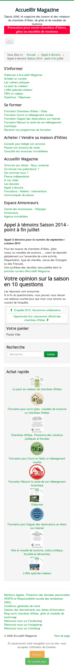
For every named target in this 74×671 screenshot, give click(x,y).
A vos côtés (11, 180)
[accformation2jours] (37, 29)
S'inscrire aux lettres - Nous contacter (26, 165)
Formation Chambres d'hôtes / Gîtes (25, 111)
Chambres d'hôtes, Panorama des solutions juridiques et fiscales (37, 437)
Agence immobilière (16, 216)
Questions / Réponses (17, 97)
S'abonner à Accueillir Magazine (23, 75)
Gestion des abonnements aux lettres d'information (34, 610)
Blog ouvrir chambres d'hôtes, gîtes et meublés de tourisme (34, 615)
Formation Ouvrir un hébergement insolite (28, 115)
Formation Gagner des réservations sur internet (32, 118)
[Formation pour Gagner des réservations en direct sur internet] (37, 514)
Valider (51, 354)
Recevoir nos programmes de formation (27, 130)
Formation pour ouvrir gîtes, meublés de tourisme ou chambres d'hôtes (37, 411)
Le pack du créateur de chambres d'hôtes (37, 389)
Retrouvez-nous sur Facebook (22, 621)
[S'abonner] (37, 494)
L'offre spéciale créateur (18, 90)
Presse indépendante (16, 176)
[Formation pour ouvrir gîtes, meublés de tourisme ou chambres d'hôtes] (37, 398)
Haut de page (62, 636)
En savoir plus (37, 661)
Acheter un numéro (15, 78)
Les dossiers (11, 184)
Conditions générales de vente (22, 606)
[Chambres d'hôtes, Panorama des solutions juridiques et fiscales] (37, 423)
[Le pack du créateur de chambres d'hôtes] (37, 381)
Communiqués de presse (19, 195)
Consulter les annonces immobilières (26, 151)
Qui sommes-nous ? (16, 173)
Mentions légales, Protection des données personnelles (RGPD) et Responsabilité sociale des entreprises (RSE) (37, 598)
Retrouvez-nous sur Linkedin (21, 628)
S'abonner (37, 504)
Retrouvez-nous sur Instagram (22, 624)
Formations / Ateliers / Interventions (25, 191)
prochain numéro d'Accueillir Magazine (27, 271)
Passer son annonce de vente (22, 147)
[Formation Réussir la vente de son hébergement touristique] (37, 471)
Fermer (37, 654)
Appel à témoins (13, 187)
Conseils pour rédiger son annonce (24, 144)
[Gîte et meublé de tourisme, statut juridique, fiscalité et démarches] (37, 539)
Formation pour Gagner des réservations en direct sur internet (37, 526)
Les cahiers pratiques (17, 82)
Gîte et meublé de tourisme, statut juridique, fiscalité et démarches (37, 552)
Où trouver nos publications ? (21, 169)
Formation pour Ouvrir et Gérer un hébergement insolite (37, 460)
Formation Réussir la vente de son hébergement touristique (32, 124)
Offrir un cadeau (13, 93)
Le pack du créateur (16, 86)
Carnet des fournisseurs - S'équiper (25, 209)
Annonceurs (11, 213)
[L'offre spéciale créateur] (37, 563)
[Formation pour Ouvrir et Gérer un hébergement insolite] (37, 448)
